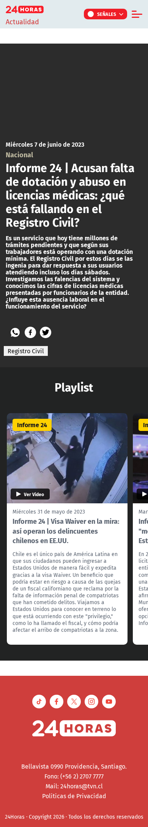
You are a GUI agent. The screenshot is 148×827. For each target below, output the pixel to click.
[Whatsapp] (15, 332)
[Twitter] (45, 332)
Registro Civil (26, 351)
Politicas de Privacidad (74, 795)
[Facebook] (30, 332)
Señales (107, 14)
